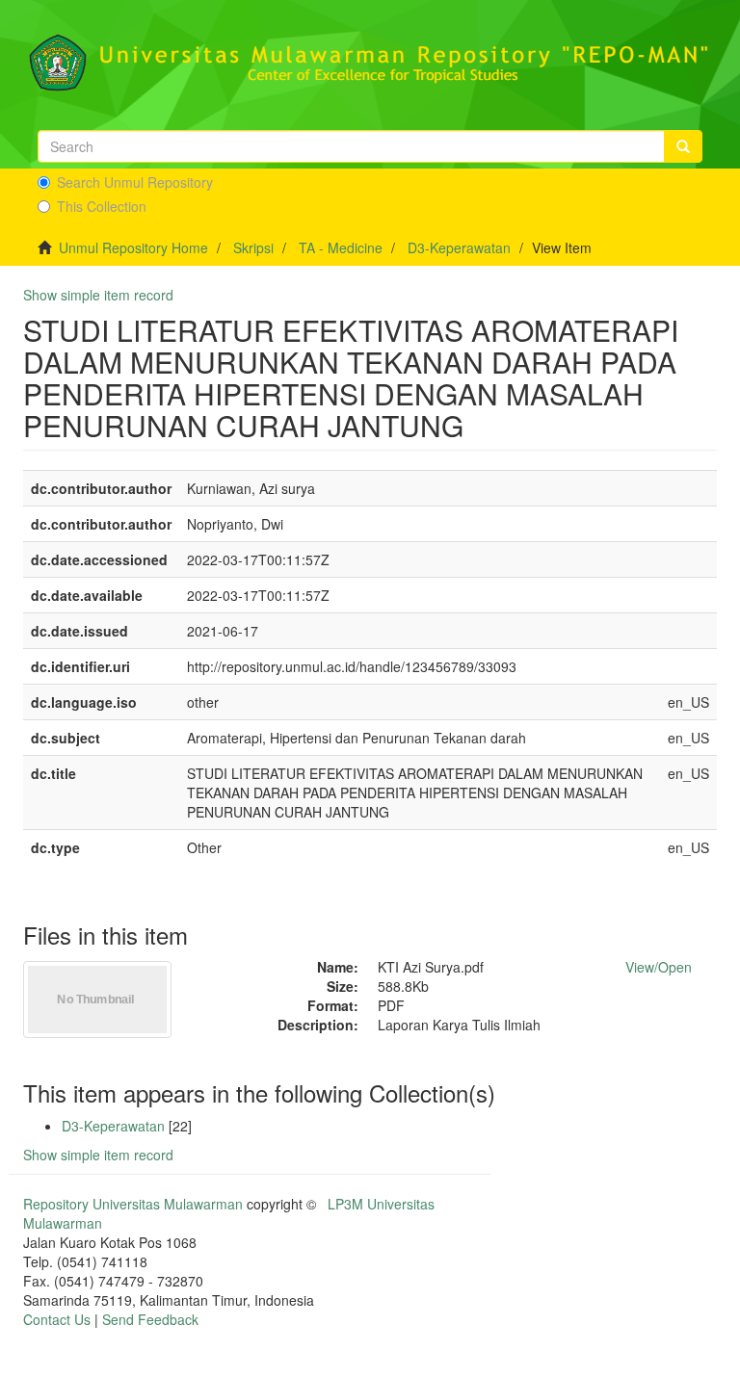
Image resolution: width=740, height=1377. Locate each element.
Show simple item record (98, 294)
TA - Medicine (341, 247)
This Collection (101, 206)
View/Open (658, 966)
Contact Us (57, 1319)
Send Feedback (150, 1319)
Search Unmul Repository (135, 182)
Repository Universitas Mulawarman (133, 1203)
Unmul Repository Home (133, 247)
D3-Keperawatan (459, 247)
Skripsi (253, 247)
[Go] (683, 146)
